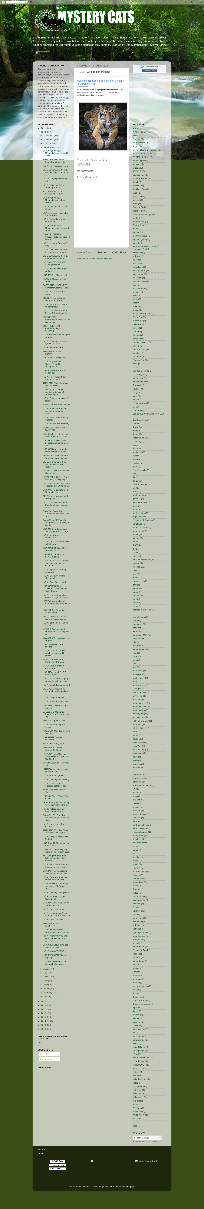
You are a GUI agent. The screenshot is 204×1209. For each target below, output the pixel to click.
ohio (135, 796)
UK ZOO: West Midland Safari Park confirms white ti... (56, 603)
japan (135, 592)
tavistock (137, 979)
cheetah (136, 353)
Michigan (137, 689)
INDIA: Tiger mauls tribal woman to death (54, 378)
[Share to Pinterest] (89, 164)
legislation (137, 631)
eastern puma (139, 438)
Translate (154, 1141)
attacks (136, 186)
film (134, 474)
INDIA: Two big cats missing (56, 779)
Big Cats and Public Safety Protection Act (145, 248)
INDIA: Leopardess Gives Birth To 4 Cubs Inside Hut (56, 914)
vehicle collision (140, 1068)
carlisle (136, 346)
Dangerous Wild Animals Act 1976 (148, 414)
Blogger (130, 1186)
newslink (137, 764)
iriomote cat (138, 581)
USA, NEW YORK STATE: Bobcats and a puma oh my (55, 442)
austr (135, 193)
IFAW (135, 545)
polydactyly (138, 857)
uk (134, 1033)
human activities (140, 527)
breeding (137, 306)
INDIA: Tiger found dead (54, 582)
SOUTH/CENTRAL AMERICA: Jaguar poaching (52, 328)
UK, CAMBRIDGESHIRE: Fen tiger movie (54, 263)
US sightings (138, 1051)
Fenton (136, 463)
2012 (43, 1029)
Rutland (136, 889)
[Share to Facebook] (86, 164)
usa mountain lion (141, 1058)
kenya (135, 606)
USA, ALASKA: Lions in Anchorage (54, 667)
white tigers (138, 1097)
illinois (135, 552)
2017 (43, 1009)
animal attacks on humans (145, 150)
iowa (135, 570)
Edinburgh (137, 441)
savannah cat (139, 900)
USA (135, 1054)
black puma (138, 274)
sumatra (136, 957)
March (46, 988)
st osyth (136, 943)
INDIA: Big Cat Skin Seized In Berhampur (55, 305)
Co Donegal (138, 374)
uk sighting (138, 1036)
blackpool (137, 278)
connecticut (138, 378)
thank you (137, 997)
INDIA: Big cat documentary (56, 424)
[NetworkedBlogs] (149, 67)
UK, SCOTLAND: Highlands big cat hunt (56, 472)
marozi (136, 681)
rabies (135, 864)
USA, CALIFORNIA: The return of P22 (54, 549)
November (48, 139)
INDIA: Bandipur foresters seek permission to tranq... (55, 411)
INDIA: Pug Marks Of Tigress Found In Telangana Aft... (53, 364)
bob (134, 285)
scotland (137, 904)
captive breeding (140, 342)
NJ (134, 771)
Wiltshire (137, 1108)
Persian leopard (140, 832)
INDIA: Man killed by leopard (56, 685)
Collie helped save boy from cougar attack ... (54, 810)
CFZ (40, 1042)
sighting (136, 925)
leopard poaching (141, 649)
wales (135, 1083)
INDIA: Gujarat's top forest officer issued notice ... (55, 878)
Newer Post (84, 252)
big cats (136, 243)
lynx (134, 667)
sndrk (111, 1186)
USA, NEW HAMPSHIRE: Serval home (54, 673)
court (135, 396)
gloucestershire (140, 502)
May (45, 981)
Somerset (137, 939)
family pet (137, 452)
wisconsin (137, 1111)
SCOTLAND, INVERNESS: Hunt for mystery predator (56, 286)
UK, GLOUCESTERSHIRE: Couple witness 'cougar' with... (55, 505)
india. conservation (141, 560)
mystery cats (139, 717)
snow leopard (139, 936)
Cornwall (137, 385)
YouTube (137, 1119)
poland (136, 846)
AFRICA (136, 135)
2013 (43, 1025)
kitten (135, 620)
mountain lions (139, 707)
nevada (136, 739)
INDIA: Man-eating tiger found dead (54, 897)
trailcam (136, 1018)
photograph (138, 835)
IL (133, 549)
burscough (138, 321)
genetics (137, 499)
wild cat (136, 1101)
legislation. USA (140, 635)
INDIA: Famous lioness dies (56, 701)
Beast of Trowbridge (142, 214)
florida (135, 481)
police (135, 850)
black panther (139, 270)
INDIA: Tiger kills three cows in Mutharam (56, 543)
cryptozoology (139, 403)
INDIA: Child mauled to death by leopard (53, 186)
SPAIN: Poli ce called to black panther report (54, 299)
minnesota (137, 696)
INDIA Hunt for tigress (53, 775)
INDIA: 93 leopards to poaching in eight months (56, 931)
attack (135, 182)
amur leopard (139, 143)
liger (135, 653)
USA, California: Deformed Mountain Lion (55, 491)
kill (134, 613)
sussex (136, 964)
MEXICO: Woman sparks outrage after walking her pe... (56, 631)
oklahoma (137, 800)
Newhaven (138, 753)
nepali (135, 735)
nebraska (137, 724)
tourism (136, 1015)
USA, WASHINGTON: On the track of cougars (54, 962)
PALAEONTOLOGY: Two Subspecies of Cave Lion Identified (56, 756)
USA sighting (139, 1061)
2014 (43, 1021)
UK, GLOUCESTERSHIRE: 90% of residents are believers (55, 938)
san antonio (138, 896)
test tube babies (140, 986)
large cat (137, 628)
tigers (135, 1011)
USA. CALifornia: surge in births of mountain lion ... (55, 450)
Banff (135, 204)
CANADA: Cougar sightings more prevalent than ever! (56, 850)
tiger (135, 1007)
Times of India (82, 87)
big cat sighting (140, 239)
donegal (136, 430)
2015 (43, 1017)
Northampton (139, 775)
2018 (43, 1005)
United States (139, 1047)
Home (102, 252)
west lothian (138, 1094)
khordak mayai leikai (142, 610)
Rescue (136, 875)
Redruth (136, 868)
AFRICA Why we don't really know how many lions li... (56, 803)
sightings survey (140, 932)
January (47, 996)
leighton (136, 642)
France (136, 491)
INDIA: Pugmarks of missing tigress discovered (56, 342)
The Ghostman (140, 1000)
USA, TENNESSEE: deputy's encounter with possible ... (56, 679)
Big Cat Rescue (140, 236)
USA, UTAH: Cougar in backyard (53, 738)
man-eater (137, 671)
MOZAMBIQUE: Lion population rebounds (54, 192)
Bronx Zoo (137, 317)
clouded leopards (141, 371)
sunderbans (138, 961)
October (47, 143)
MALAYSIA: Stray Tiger (54, 744)
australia (137, 196)
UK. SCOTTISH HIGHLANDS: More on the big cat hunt (56, 319)
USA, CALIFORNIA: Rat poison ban (54, 371)
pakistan (137, 810)
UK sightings (138, 1040)
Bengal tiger (138, 225)
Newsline (137, 760)
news (135, 757)
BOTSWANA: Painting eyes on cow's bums (55, 770)
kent (135, 599)
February (48, 992)
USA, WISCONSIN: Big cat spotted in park (55, 946)
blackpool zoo (139, 281)
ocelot (135, 792)
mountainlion (139, 710)
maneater (137, 674)
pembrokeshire (140, 828)
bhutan (136, 229)
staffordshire (138, 947)
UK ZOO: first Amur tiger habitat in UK (54, 611)
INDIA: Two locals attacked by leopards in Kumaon (55, 251)
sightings (137, 929)
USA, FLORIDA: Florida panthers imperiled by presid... (54, 653)
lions (135, 663)
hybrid (135, 535)
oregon (136, 807)
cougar (136, 389)
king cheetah (139, 617)
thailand (136, 993)
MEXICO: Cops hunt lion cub (56, 405)
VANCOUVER (139, 1065)
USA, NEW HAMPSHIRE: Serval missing (54, 555)
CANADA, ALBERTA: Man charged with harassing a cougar (56, 522)
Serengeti (137, 911)
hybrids (136, 538)
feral (135, 466)
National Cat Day (141, 721)
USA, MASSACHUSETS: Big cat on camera (56, 904)
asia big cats (138, 175)
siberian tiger (139, 922)
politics (136, 853)
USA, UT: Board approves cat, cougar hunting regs (55, 530)
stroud (136, 954)
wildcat (136, 1104)
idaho (135, 542)
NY (134, 789)
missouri (137, 699)
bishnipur (137, 256)
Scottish (136, 907)
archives (137, 164)
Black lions (138, 267)
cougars (136, 392)
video (135, 1076)
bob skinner (138, 288)
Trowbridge (138, 1025)
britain (135, 310)
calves (136, 328)
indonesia (137, 567)
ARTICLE (137, 171)
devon (135, 427)
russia (135, 886)
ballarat (136, 200)
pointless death (140, 843)
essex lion (137, 448)
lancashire (137, 624)
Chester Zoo (138, 360)
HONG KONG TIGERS (53, 951)
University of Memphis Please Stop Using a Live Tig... (56, 714)
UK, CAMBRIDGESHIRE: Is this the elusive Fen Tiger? (56, 464)
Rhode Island (139, 879)
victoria (136, 1072)
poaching (137, 839)
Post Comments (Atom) (101, 258)
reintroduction (139, 871)
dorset (136, 434)
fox (134, 488)
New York (137, 746)
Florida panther (140, 484)
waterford (137, 1090)
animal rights (139, 161)
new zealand (139, 750)
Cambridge (138, 331)
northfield (137, 782)
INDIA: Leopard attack (53, 698)
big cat (136, 232)
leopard (136, 646)
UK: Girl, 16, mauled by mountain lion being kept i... (55, 691)
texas (135, 990)
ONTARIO (137, 803)
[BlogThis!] (80, 164)
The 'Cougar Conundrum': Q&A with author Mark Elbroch (55, 858)
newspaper (138, 767)
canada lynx (138, 339)
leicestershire (139, 638)
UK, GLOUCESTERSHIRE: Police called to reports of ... (56, 172)
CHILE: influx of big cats (54, 358)
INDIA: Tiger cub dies (53, 919)
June (46, 977)
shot (135, 914)
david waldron (139, 420)
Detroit (136, 423)
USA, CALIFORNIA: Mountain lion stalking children (54, 200)
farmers (136, 459)
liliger (135, 656)
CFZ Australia (139, 349)
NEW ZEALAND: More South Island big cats (54, 161)
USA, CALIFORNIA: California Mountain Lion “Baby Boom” (55, 588)
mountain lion (139, 703)
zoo (134, 1122)
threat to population (142, 1004)
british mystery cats (142, 313)
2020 (43, 132)
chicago (136, 364)
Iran (134, 574)
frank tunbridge (140, 495)
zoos (135, 1126)
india (135, 556)
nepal (135, 732)
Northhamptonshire (142, 785)
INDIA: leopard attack (53, 347)
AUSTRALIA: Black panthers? (52, 924)
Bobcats (136, 296)
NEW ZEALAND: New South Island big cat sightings (56, 478)
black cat (137, 260)
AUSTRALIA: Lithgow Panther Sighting (53, 749)
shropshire (138, 918)
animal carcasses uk (142, 153)
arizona (136, 168)
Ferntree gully (139, 470)
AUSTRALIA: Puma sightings (52, 352)
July (45, 973)
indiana (136, 563)
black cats (137, 263)
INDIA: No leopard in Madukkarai (52, 536)
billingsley (137, 253)
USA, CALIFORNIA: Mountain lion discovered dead (56, 228)
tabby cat (137, 968)
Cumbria (137, 410)
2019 (43, 1001)
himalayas (137, 524)
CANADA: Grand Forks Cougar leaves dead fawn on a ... (56, 513)
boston (136, 303)
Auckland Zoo (139, 189)
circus (135, 367)
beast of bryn (139, 211)
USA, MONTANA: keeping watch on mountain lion (55, 872)
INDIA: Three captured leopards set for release (55, 784)
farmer (136, 456)
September (49, 147)
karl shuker (138, 595)
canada (136, 335)
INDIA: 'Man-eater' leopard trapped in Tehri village (55, 865)
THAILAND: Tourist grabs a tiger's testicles (56, 384)
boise (135, 299)
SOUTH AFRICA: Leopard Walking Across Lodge (55, 617)
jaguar (136, 588)
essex (135, 445)
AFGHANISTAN (140, 132)
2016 (43, 1013)
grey (135, 506)
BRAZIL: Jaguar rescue (54, 721)
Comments (46, 1059)
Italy (134, 585)
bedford (136, 218)
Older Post (119, 252)
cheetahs (137, 356)
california (137, 324)
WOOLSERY (139, 1115)
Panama (137, 818)
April (45, 985)
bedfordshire (139, 222)
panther (136, 821)
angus (135, 146)
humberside (138, 531)
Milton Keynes (139, 692)
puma (135, 861)
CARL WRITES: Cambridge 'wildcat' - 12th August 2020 (56, 886)
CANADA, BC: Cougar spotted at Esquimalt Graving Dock (53, 392)
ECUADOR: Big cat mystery (56, 892)
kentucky (137, 603)
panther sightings (141, 825)
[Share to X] (83, 164)
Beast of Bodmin (140, 207)
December (48, 135)
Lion (135, 660)
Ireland (136, 578)
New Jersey (138, 742)
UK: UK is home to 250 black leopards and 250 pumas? (56, 484)
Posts (44, 1054)
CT (134, 407)
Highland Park (139, 517)
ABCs (135, 128)
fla (134, 477)
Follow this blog (149, 71)
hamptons (137, 509)
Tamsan (136, 972)
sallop (135, 893)
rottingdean (138, 882)
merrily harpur (139, 685)
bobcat (136, 292)
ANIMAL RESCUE (141, 157)
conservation (139, 382)
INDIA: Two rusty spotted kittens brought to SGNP (55, 596)
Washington (138, 1086)
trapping (136, 1022)
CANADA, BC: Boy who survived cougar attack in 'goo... (56, 817)
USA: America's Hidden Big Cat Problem (55, 214)
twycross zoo (139, 1029)
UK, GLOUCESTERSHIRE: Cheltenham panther (55, 257)
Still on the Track (140, 950)
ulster (135, 1043)
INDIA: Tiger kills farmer (54, 909)
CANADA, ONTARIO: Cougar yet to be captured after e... (56, 236)
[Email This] (78, 164)
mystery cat (138, 714)
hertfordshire (139, 513)
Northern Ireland (140, 778)
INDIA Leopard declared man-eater (54, 220)
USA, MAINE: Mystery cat (55, 275)
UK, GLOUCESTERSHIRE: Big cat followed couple (55, 312)
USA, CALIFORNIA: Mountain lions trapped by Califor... (56, 153)
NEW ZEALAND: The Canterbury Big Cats (53, 660)
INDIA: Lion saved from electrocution (54, 577)
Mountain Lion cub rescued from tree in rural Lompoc (56, 435)
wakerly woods (140, 1079)
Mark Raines (139, 678)
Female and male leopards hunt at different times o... (56, 456)
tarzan (136, 975)
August (47, 969)
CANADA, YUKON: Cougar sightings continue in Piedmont (55, 563)
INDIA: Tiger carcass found (55, 166)
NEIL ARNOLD (139, 728)
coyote (136, 400)
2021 (43, 128)
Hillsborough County (142, 520)
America (136, 139)
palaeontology (139, 814)
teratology (137, 982)
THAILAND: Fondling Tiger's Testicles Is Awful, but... (56, 831)
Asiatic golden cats (141, 178)
